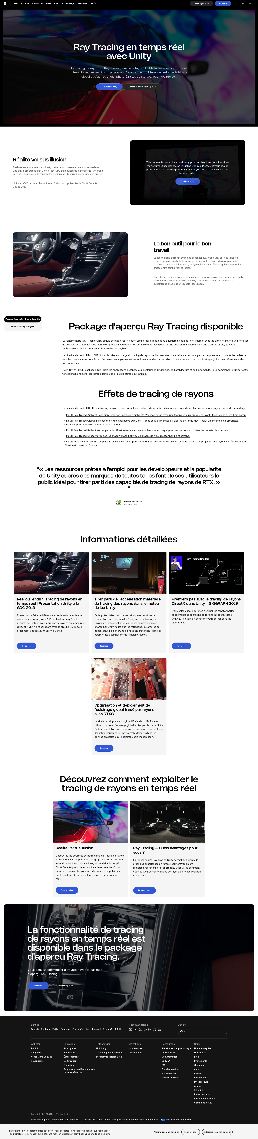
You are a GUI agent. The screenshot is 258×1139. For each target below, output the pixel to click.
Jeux (16, 3)
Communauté (52, 3)
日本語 (55, 1029)
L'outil (70, 414)
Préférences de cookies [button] (178, 1119)
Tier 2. (119, 424)
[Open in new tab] (51, 1057)
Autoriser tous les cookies (217, 1132)
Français (65, 1029)
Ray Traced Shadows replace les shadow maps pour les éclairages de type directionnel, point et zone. (132, 435)
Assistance (82, 3)
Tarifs (93, 3)
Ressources (37, 3)
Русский (107, 1029)
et (114, 424)
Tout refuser (190, 1132)
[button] (201, 3)
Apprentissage (68, 3)
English (35, 1029)
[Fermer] (245, 1132)
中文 (88, 1029)
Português (77, 1029)
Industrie (25, 3)
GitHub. (142, 373)
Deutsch (45, 1029)
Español (96, 1029)
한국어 (118, 1029)
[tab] (22, 319)
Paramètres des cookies (166, 1132)
